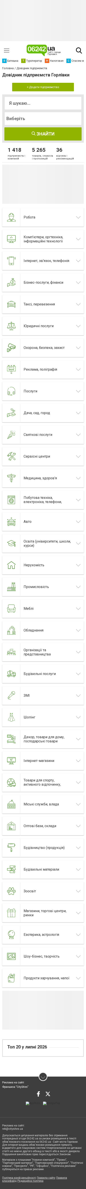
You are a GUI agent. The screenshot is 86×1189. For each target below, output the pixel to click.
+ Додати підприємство (43, 87)
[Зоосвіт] (11, 891)
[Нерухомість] (11, 565)
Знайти (45, 134)
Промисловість (36, 587)
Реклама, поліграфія (40, 369)
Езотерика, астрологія (41, 935)
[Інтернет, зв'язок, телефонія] (11, 261)
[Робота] (11, 217)
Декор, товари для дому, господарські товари (44, 739)
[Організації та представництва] (11, 652)
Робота (29, 217)
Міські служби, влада (41, 804)
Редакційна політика (30, 1180)
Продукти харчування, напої (46, 978)
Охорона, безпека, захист (44, 348)
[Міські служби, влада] (11, 804)
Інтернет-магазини (39, 761)
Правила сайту (46, 1177)
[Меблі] (11, 608)
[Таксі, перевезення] (11, 304)
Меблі (29, 608)
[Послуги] (11, 391)
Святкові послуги (38, 435)
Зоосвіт (30, 891)
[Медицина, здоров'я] (11, 478)
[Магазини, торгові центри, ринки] (11, 913)
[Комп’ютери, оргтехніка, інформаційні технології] (11, 239)
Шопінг (29, 717)
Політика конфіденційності (19, 1177)
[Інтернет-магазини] (11, 761)
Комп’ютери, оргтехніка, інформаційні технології (43, 239)
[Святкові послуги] (11, 435)
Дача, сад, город (37, 413)
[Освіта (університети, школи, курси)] (11, 543)
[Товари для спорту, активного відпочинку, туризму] (11, 782)
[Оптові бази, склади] (11, 826)
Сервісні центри (37, 456)
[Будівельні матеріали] (11, 869)
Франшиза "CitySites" (15, 1086)
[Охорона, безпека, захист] (11, 348)
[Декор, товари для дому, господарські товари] (11, 739)
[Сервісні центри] (11, 456)
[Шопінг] (11, 717)
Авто (28, 522)
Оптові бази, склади (40, 826)
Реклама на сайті (13, 1082)
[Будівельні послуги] (11, 674)
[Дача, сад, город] (11, 413)
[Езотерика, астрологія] (11, 935)
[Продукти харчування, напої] (11, 978)
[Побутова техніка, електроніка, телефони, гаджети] (11, 500)
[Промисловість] (11, 587)
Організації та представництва (37, 652)
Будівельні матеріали (41, 869)
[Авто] (11, 521)
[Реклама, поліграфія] (11, 369)
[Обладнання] (11, 630)
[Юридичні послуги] (11, 326)
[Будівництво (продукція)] (11, 848)
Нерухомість (34, 565)
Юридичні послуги (39, 326)
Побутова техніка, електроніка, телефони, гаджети (43, 502)
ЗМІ (27, 695)
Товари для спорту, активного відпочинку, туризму (42, 784)
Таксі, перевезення (39, 304)
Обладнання (33, 630)
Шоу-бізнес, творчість (42, 956)
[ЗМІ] (11, 695)
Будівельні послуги (40, 674)
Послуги (30, 391)
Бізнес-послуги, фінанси (43, 282)
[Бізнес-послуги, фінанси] (11, 282)
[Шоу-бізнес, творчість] (11, 956)
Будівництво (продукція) (44, 848)
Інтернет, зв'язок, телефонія (46, 261)
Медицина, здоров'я (40, 478)
